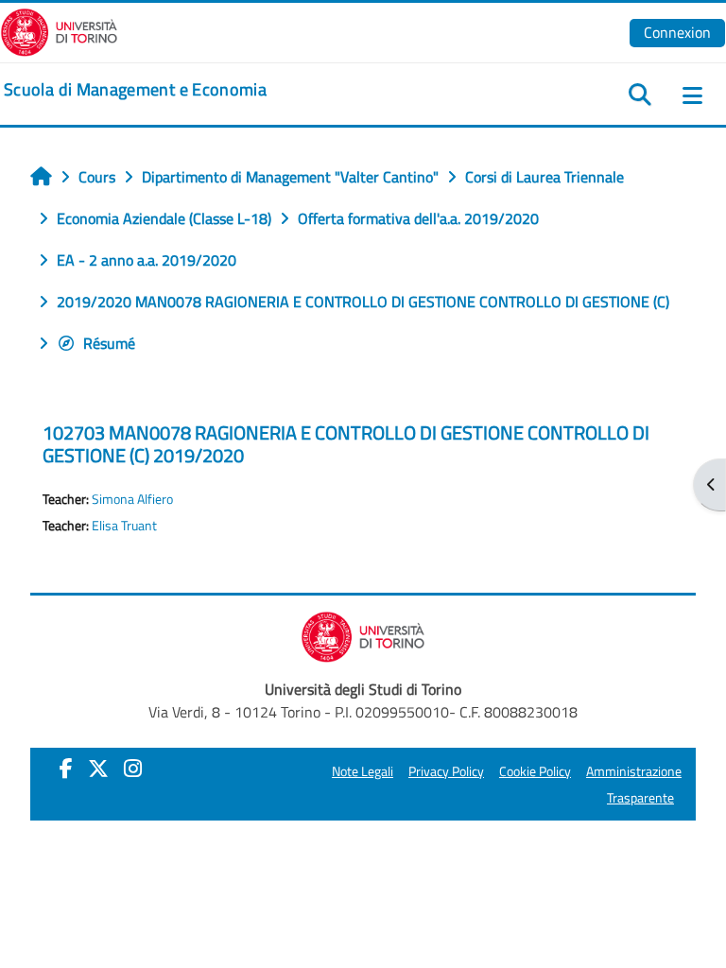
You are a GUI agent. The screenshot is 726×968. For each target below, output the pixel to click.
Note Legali (362, 771)
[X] (98, 768)
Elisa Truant (124, 525)
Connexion (677, 32)
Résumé (109, 343)
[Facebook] (66, 768)
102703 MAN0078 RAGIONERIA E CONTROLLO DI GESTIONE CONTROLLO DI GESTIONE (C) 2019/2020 (346, 444)
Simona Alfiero (132, 499)
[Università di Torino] (59, 30)
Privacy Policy (446, 771)
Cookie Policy (535, 771)
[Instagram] (132, 768)
